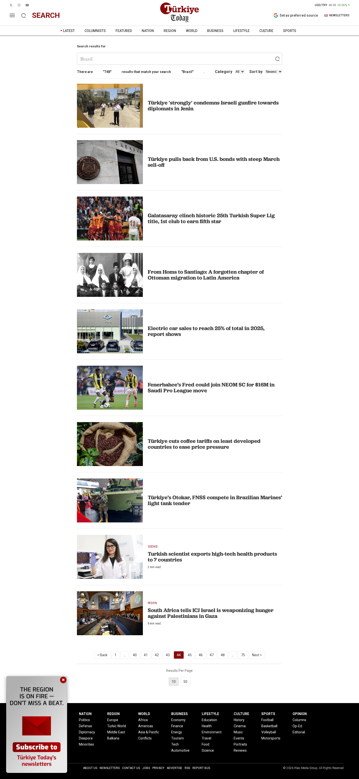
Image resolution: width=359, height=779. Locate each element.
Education (209, 720)
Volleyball (268, 732)
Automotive (180, 750)
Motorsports (270, 738)
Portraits (240, 744)
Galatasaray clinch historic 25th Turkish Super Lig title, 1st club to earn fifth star (211, 218)
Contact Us (131, 768)
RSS (187, 768)
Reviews (240, 750)
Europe (112, 720)
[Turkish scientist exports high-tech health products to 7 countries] (110, 557)
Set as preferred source (299, 15)
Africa (143, 720)
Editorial (299, 732)
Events (239, 738)
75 (243, 655)
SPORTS (289, 31)
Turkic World (116, 726)
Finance (177, 726)
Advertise (174, 768)
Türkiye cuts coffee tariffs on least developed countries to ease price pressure (204, 444)
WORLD (191, 31)
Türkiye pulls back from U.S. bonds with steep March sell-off (214, 162)
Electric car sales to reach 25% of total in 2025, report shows (206, 331)
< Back (102, 655)
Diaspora (86, 738)
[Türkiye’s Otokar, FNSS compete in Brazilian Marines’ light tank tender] (110, 500)
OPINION (300, 714)
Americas (145, 726)
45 (190, 655)
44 (179, 655)
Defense (85, 726)
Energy (176, 732)
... (125, 655)
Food (205, 744)
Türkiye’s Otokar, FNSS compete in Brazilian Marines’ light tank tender (215, 500)
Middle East (116, 732)
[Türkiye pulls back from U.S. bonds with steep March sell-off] (110, 162)
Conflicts (145, 738)
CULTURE (266, 31)
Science (208, 750)
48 (223, 655)
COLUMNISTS (95, 31)
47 (212, 655)
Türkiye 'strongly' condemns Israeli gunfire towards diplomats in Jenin (213, 105)
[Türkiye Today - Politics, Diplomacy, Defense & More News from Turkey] (179, 12)
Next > (257, 655)
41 (146, 655)
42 (157, 655)
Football (267, 720)
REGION (170, 31)
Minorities (86, 744)
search (46, 15)
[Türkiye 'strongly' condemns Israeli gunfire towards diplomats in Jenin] (110, 106)
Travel (206, 738)
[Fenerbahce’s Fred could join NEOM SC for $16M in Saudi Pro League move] (110, 388)
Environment (212, 732)
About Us (90, 768)
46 (201, 655)
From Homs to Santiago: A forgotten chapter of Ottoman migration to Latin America (206, 275)
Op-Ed (297, 726)
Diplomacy (87, 732)
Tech (175, 744)
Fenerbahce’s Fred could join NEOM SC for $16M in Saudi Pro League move (211, 387)
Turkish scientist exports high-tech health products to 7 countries (212, 556)
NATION (148, 31)
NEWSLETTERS (339, 15)
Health (207, 726)
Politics (84, 720)
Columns (299, 720)
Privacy (158, 768)
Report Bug (201, 768)
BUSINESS (215, 31)
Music (238, 732)
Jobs (146, 768)
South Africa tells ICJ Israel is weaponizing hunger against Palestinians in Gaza (211, 613)
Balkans (113, 738)
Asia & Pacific (148, 732)
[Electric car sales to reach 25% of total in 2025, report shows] (110, 331)
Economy (178, 720)
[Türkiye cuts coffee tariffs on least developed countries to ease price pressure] (110, 444)
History (239, 720)
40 (135, 655)
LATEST (69, 31)
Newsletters (110, 768)
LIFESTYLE (241, 31)
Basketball (269, 726)
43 (168, 655)
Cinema (240, 726)
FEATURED (124, 31)
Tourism (177, 738)
